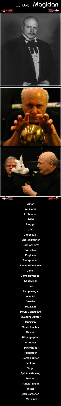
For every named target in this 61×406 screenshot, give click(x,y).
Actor (30, 204)
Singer (30, 368)
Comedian (30, 250)
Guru (30, 286)
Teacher (30, 378)
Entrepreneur (30, 260)
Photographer (30, 337)
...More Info (30, 399)
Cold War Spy (31, 245)
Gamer (30, 270)
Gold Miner (30, 281)
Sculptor (30, 363)
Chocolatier (30, 234)
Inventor (31, 296)
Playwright (30, 347)
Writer (30, 388)
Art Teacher (30, 214)
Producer (30, 342)
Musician (30, 322)
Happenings (30, 291)
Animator (30, 209)
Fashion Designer (30, 265)
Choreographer (30, 240)
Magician (30, 306)
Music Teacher (30, 327)
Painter (30, 332)
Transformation (30, 383)
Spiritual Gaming (30, 373)
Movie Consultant (30, 311)
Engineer (30, 255)
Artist (30, 219)
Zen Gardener (30, 394)
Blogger (30, 224)
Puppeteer (30, 353)
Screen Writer (31, 358)
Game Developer (30, 276)
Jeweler (30, 301)
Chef (30, 229)
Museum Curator (31, 317)
